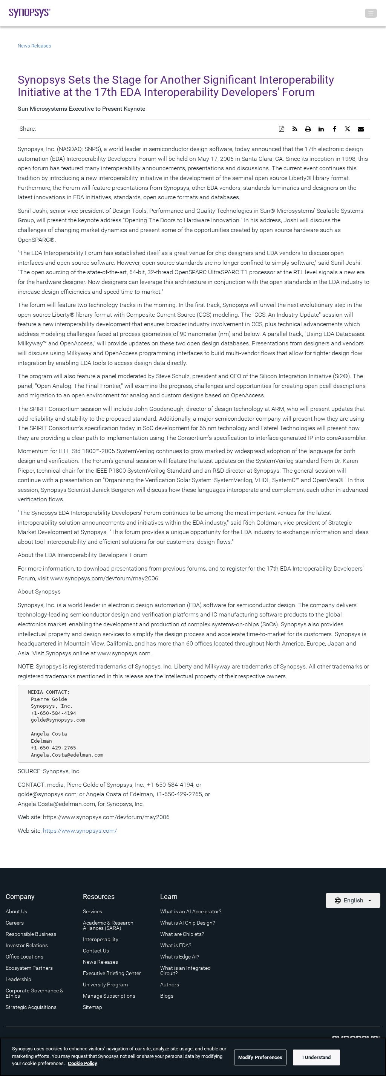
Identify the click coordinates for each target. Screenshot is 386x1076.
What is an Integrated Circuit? (185, 970)
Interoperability (100, 939)
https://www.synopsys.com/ (80, 830)
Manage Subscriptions (109, 996)
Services (92, 911)
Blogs (166, 996)
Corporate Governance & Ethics (34, 993)
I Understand (316, 1057)
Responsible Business (31, 934)
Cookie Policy (82, 1063)
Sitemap (92, 1007)
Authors (169, 984)
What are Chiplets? (182, 934)
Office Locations (24, 957)
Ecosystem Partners (29, 968)
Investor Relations (27, 945)
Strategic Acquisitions (31, 1007)
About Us (16, 911)
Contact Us (96, 951)
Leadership (18, 979)
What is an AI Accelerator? (190, 911)
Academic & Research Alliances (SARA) (108, 925)
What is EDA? (175, 945)
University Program (105, 984)
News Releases (34, 46)
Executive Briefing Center (112, 973)
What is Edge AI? (179, 957)
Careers (15, 923)
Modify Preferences (260, 1057)
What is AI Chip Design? (187, 923)
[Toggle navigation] (371, 13)
